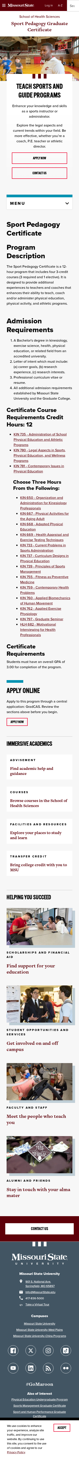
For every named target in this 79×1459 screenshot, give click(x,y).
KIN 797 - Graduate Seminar (41, 619)
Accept (61, 1428)
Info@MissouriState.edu (40, 1292)
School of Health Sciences (39, 16)
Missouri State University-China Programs (39, 1336)
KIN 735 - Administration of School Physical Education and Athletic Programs (40, 439)
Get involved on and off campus (32, 1046)
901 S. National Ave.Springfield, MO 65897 (40, 1284)
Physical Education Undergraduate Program (39, 1399)
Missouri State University (39, 1324)
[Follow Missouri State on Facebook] (13, 1350)
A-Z (60, 5)
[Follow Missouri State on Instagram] (48, 1350)
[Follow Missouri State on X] (30, 1350)
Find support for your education (31, 968)
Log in (49, 5)
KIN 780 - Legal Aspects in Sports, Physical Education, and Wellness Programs (40, 455)
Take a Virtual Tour (37, 1304)
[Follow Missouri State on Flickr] (66, 1368)
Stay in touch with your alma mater (38, 1192)
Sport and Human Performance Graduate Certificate (39, 1414)
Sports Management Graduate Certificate (39, 1406)
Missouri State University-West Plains (39, 1330)
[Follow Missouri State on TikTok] (66, 1350)
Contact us (39, 173)
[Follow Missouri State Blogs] (48, 1368)
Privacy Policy (16, 1452)
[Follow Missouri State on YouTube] (13, 1368)
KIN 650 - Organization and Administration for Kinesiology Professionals (43, 503)
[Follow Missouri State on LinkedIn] (30, 1368)
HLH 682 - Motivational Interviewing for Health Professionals (38, 629)
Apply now (39, 158)
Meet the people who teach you (36, 1119)
